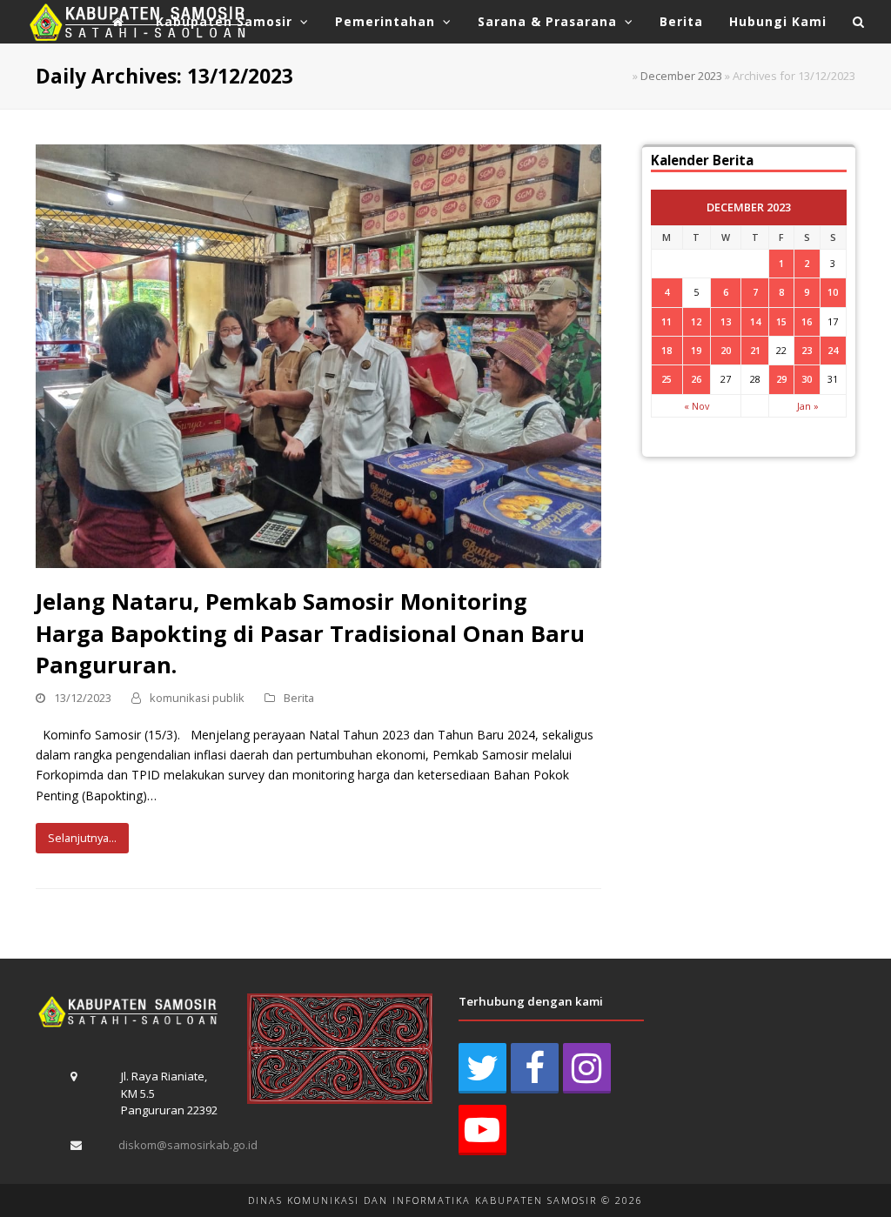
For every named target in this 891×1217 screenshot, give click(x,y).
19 (696, 350)
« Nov (696, 405)
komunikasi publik (197, 697)
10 (832, 291)
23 (806, 350)
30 (806, 378)
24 (832, 350)
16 (806, 321)
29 (781, 378)
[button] (859, 21)
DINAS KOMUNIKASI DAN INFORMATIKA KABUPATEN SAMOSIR (422, 1200)
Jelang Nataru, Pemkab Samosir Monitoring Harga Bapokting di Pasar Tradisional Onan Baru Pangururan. (310, 632)
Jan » (808, 405)
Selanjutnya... (82, 838)
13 (725, 321)
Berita (299, 697)
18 (666, 350)
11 (666, 321)
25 (666, 378)
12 (696, 321)
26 (696, 378)
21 (755, 350)
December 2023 (681, 76)
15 (781, 321)
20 (725, 350)
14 (755, 321)
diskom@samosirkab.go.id (188, 1145)
